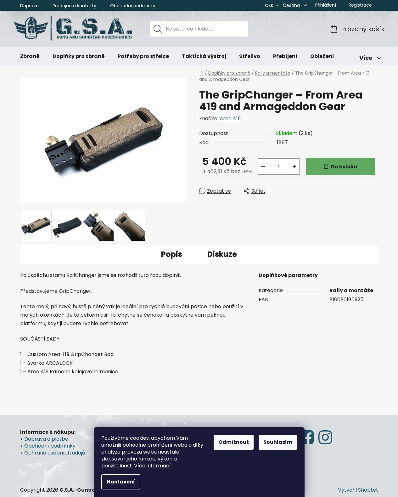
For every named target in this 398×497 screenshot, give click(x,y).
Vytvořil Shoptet (358, 490)
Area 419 (230, 118)
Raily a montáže (351, 290)
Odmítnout (233, 442)
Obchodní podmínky (132, 6)
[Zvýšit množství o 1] (294, 166)
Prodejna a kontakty (74, 6)
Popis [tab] (171, 254)
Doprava (29, 6)
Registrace (360, 5)
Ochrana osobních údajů (54, 452)
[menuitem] (30, 56)
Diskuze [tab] (222, 254)
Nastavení (121, 481)
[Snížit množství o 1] (263, 166)
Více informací (152, 465)
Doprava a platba (46, 439)
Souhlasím (277, 442)
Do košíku (344, 166)
